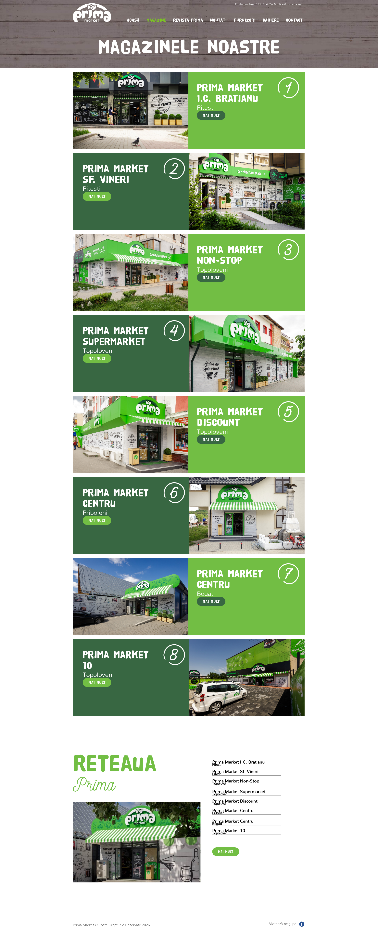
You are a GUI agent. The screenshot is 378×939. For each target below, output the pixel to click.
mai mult (225, 852)
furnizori (245, 20)
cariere (271, 20)
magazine (156, 20)
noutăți (218, 20)
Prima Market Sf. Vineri (235, 771)
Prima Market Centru (233, 810)
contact (294, 20)
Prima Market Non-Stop (235, 781)
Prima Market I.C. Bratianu (238, 762)
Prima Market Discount (235, 801)
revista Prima (188, 20)
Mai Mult (211, 115)
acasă (133, 20)
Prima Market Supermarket (239, 791)
